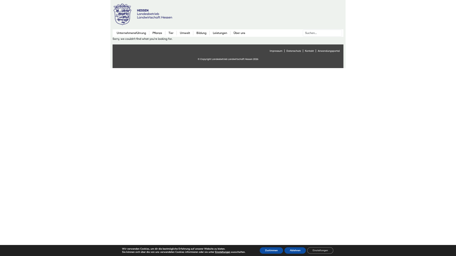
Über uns (239, 33)
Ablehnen (295, 250)
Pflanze (157, 33)
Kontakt (309, 50)
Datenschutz (293, 50)
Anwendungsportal (329, 50)
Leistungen (220, 33)
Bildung (201, 33)
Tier (171, 33)
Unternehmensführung (131, 33)
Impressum (276, 50)
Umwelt (185, 33)
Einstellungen (222, 252)
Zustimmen (271, 250)
